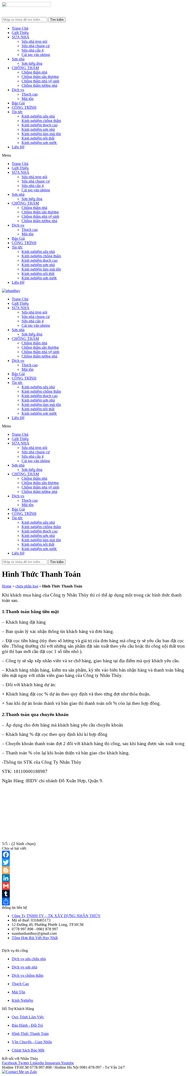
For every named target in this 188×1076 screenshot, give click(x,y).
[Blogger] (94, 870)
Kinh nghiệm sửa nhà (38, 116)
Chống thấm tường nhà (39, 85)
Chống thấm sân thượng (40, 77)
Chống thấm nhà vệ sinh (40, 81)
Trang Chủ (20, 28)
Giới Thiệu (20, 33)
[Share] (94, 901)
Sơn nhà (18, 59)
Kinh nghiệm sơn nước (39, 143)
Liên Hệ (18, 147)
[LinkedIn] (94, 878)
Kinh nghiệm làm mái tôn (41, 134)
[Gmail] (94, 886)
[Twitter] (94, 862)
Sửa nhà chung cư (36, 46)
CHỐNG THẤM (25, 68)
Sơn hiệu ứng (32, 63)
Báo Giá (18, 103)
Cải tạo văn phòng (36, 55)
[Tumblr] (94, 894)
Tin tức (17, 112)
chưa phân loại (26, 586)
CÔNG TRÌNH (24, 107)
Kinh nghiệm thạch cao (40, 125)
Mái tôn (28, 99)
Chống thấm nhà (34, 72)
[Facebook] (94, 855)
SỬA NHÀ (20, 37)
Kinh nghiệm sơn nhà (38, 129)
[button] (94, 155)
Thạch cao (30, 94)
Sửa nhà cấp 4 (33, 50)
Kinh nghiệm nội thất (38, 138)
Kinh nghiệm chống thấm (41, 121)
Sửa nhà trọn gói (34, 41)
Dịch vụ (18, 90)
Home (7, 586)
